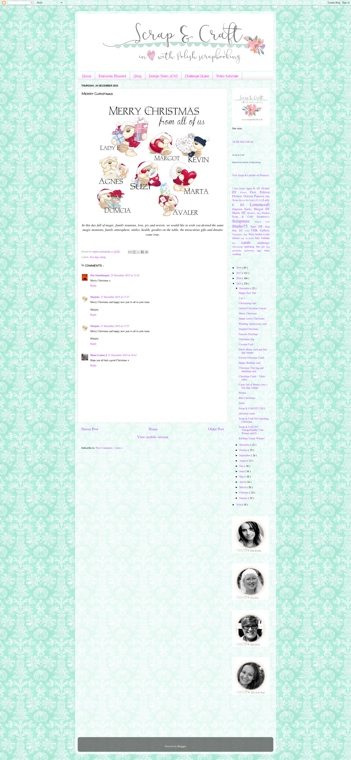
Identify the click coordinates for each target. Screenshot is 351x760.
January (243, 498)
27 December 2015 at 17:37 (115, 297)
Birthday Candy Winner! (252, 438)
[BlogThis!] (134, 252)
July (241, 466)
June (242, 471)
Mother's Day (254, 213)
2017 (239, 273)
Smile (242, 403)
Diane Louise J (98, 355)
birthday (265, 238)
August (243, 460)
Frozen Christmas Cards (251, 357)
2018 (239, 267)
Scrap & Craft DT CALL (252, 408)
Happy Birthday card (250, 362)
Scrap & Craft (238, 155)
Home (86, 76)
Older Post (216, 428)
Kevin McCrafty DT (249, 200)
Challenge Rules (197, 76)
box (236, 243)
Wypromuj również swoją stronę (246, 162)
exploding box (253, 246)
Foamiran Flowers (112, 76)
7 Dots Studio (239, 188)
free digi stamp (98, 257)
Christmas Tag (246, 339)
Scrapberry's (263, 216)
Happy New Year (247, 293)
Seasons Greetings (248, 334)
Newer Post (89, 428)
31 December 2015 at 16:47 (122, 355)
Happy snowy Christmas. (252, 318)
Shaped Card (262, 221)
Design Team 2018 (163, 76)
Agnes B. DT (253, 188)
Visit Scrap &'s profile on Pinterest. (251, 175)
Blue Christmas (247, 398)
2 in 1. (242, 298)
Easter (245, 192)
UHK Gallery (260, 230)
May (242, 476)
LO (261, 200)
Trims (248, 230)
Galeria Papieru (254, 196)
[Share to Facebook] (142, 252)
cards (249, 242)
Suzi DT (257, 226)
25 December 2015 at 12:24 (125, 275)
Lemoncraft (260, 204)
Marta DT (239, 213)
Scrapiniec (243, 221)
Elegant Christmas (248, 329)
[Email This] (130, 252)
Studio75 (241, 226)
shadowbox (250, 250)
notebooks (238, 250)
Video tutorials (227, 76)
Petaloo (266, 213)
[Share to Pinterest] (146, 252)
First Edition (260, 192)
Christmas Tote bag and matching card (251, 369)
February (244, 492)
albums (236, 238)
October (243, 450)
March (243, 487)
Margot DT (262, 209)
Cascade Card (246, 344)
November (244, 444)
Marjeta (94, 297)
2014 (239, 504)
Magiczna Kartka (243, 209)
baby (258, 238)
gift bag (265, 246)
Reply (93, 285)
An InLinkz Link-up (242, 141)
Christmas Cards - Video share (252, 378)
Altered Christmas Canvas (252, 308)
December (244, 288)
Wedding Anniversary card (253, 323)
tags (260, 250)
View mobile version (152, 436)
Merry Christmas (248, 313)
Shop (137, 76)
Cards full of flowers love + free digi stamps (253, 386)
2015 (239, 283)
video (267, 250)
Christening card (247, 303)
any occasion (248, 238)
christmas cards (247, 413)
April (242, 482)
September (245, 455)
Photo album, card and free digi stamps (253, 351)
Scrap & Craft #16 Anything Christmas (254, 420)
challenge (263, 243)
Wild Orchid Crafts (259, 234)
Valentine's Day (240, 234)
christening (238, 246)
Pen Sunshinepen (100, 275)
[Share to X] (138, 252)
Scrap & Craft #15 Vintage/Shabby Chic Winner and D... (251, 430)
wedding (236, 254)
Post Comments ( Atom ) (109, 448)
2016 (239, 278)
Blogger (182, 746)
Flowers (238, 196)
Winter (242, 392)
